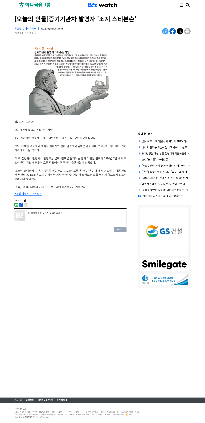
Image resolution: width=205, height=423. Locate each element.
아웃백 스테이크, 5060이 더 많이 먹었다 (163, 184)
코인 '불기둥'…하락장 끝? (156, 159)
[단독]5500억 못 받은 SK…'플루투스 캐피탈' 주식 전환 (171, 172)
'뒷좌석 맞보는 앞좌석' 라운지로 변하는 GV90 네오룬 (170, 190)
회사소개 (18, 400)
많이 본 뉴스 (145, 134)
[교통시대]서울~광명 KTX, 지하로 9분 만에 (165, 178)
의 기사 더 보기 (28, 193)
